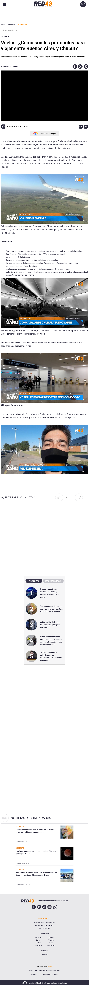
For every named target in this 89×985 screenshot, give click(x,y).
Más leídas (34, 581)
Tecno (51, 943)
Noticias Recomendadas (31, 818)
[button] (74, 66)
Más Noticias (51, 945)
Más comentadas (53, 581)
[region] (44, 524)
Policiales (51, 940)
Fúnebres (45, 955)
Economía (38, 945)
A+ (80, 126)
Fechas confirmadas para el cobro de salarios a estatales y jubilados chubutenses (51, 609)
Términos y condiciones (50, 974)
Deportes (51, 937)
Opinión (38, 940)
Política (38, 943)
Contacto (34, 974)
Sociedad (5, 36)
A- (85, 126)
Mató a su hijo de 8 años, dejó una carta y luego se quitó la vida (50, 625)
